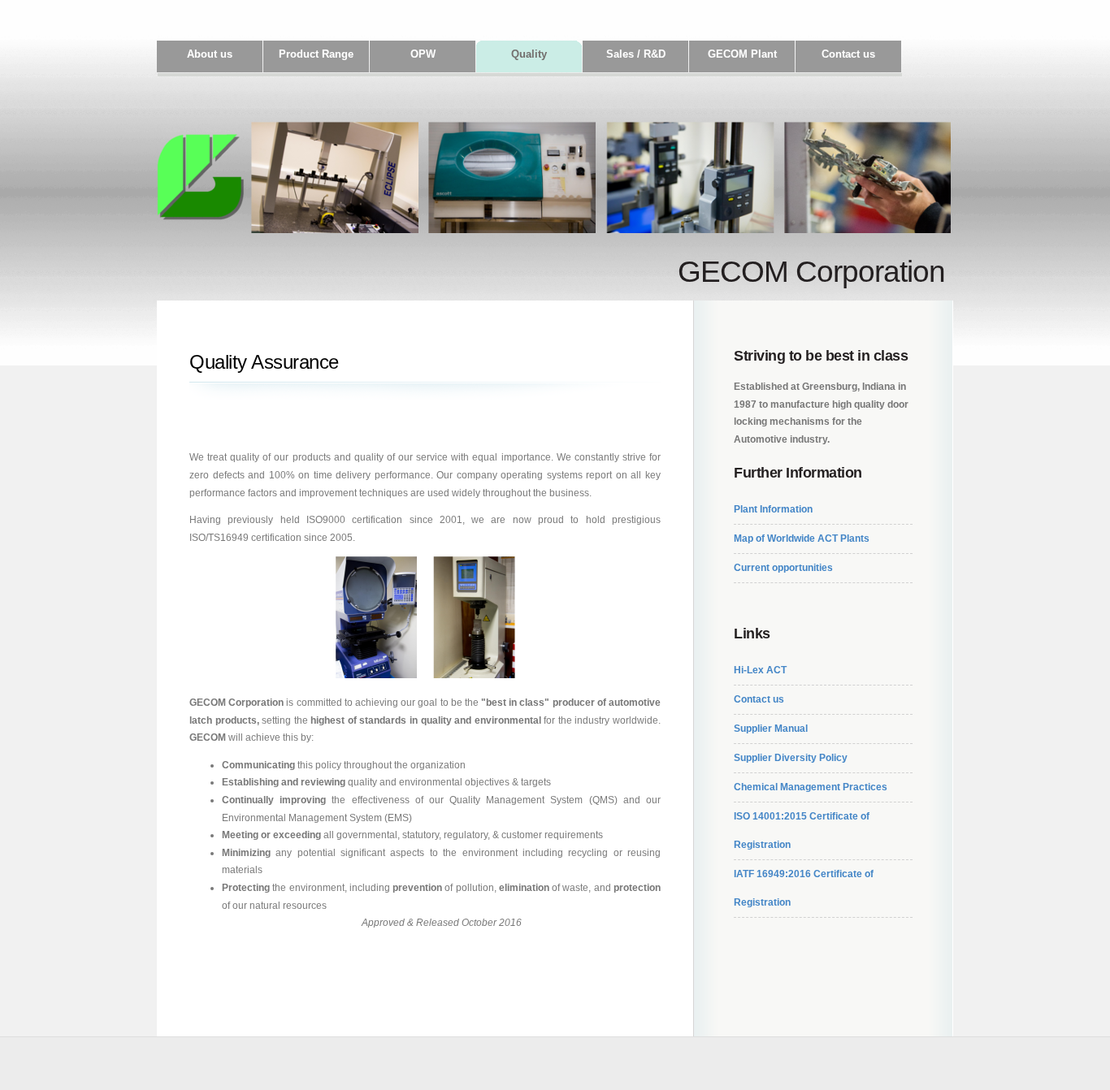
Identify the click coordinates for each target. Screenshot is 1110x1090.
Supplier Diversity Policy (791, 757)
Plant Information (773, 509)
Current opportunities (783, 567)
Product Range (316, 54)
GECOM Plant (742, 54)
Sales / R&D (636, 54)
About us (209, 54)
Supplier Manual (771, 728)
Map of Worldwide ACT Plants (801, 538)
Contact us (848, 54)
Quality (529, 54)
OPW (423, 54)
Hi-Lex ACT (760, 670)
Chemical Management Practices (810, 787)
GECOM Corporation (811, 271)
